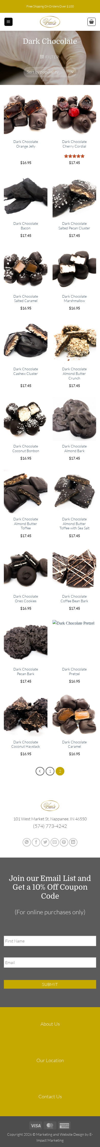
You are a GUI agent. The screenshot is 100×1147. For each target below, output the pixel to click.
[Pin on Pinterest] (64, 842)
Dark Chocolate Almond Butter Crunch (74, 373)
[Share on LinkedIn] (73, 842)
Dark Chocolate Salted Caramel (25, 298)
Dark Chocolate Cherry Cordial (74, 143)
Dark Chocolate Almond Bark (74, 448)
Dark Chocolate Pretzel (74, 671)
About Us (50, 1024)
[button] (8, 22)
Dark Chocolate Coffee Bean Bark (74, 598)
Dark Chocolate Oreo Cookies (25, 598)
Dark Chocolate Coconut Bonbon (25, 448)
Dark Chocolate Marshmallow (74, 298)
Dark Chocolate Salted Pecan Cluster (74, 225)
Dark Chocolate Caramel (74, 744)
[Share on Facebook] (36, 842)
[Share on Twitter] (45, 842)
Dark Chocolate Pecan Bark (25, 671)
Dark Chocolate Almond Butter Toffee (25, 523)
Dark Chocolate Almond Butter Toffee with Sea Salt (74, 523)
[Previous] (40, 771)
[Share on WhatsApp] (27, 842)
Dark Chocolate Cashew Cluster (25, 371)
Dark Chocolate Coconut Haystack (25, 744)
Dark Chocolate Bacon (25, 225)
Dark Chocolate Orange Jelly (25, 143)
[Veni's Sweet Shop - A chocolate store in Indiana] (50, 22)
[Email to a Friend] (55, 842)
